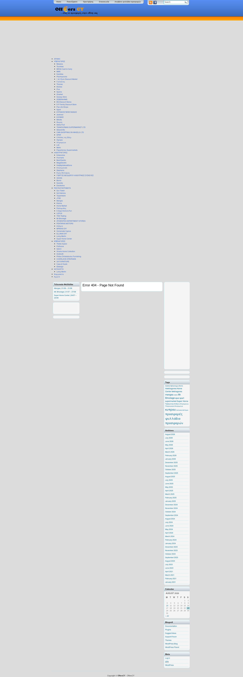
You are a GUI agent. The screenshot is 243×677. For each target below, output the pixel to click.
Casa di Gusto (62, 264)
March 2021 (169, 575)
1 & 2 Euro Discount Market (67, 79)
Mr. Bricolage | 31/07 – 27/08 (65, 291)
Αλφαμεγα (61, 142)
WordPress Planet (172, 647)
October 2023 (170, 554)
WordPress (169, 665)
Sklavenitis (61, 129)
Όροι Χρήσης (88, 2)
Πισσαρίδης (61, 208)
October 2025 (170, 469)
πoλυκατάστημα (182, 410)
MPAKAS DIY (62, 228)
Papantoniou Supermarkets (67, 150)
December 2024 (171, 504)
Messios (60, 64)
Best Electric (61, 160)
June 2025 (169, 483)
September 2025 (171, 473)
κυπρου (170, 409)
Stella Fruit (61, 124)
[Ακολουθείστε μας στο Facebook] (155, 3)
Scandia (60, 183)
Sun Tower (61, 190)
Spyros (59, 91)
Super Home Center (64, 238)
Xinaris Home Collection (66, 251)
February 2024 (170, 540)
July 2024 (169, 522)
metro (176, 395)
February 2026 (170, 455)
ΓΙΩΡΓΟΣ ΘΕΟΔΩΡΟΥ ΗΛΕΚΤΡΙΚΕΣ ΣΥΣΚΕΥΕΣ (75, 175)
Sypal (59, 109)
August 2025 (170, 476)
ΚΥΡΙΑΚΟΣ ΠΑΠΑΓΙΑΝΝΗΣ (67, 112)
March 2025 (169, 494)
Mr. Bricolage (173, 396)
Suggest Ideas (170, 633)
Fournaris (60, 157)
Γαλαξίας (61, 81)
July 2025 (169, 480)
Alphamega (174, 386)
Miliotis (59, 119)
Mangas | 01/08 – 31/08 (63, 288)
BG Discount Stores (64, 102)
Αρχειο (57, 276)
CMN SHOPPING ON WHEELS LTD (70, 132)
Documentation (171, 626)
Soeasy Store (62, 97)
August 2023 (170, 561)
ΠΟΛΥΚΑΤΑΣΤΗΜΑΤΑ (62, 188)
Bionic (59, 180)
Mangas (60, 200)
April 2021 (169, 571)
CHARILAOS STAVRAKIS (66, 259)
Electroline (61, 185)
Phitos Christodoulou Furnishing (69, 256)
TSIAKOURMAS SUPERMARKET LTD (71, 127)
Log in (167, 658)
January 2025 (170, 501)
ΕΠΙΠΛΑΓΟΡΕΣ (59, 241)
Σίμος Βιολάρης (63, 173)
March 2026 (169, 452)
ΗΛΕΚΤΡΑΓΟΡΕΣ (60, 152)
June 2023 (169, 568)
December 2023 (171, 547)
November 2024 (171, 508)
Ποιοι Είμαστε (72, 2)
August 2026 (170, 434)
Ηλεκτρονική (62, 167)
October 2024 (170, 511)
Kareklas (60, 74)
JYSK (59, 198)
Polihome (60, 246)
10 (167, 606)
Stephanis (60, 170)
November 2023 (171, 550)
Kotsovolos (61, 155)
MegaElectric (62, 162)
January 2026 (170, 459)
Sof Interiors (61, 193)
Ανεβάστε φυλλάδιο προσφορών (128, 2)
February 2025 (170, 497)
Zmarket (60, 94)
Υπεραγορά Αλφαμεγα (174, 406)
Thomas (60, 84)
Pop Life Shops (62, 107)
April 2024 (169, 532)
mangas (169, 394)
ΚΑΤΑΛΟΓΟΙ (58, 269)
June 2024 (169, 525)
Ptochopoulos (62, 76)
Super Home (182, 401)
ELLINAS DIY (62, 233)
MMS (58, 71)
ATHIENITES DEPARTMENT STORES (71, 221)
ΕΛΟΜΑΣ (60, 117)
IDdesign (60, 266)
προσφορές (174, 414)
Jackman (60, 114)
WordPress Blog (171, 643)
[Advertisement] (120, 36)
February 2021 (170, 578)
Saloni (59, 249)
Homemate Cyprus (64, 231)
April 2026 (169, 448)
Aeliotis (59, 178)
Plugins (168, 629)
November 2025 (171, 466)
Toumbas (60, 66)
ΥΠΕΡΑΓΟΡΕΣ (59, 61)
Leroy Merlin (61, 236)
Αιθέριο (60, 226)
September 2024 (171, 515)
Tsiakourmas (169, 404)
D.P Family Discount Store (66, 104)
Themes (168, 640)
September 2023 (171, 557)
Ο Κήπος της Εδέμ (64, 137)
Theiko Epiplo (62, 243)
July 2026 (169, 438)
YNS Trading (61, 216)
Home (58, 2)
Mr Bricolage (61, 218)
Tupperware (61, 195)
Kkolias (59, 86)
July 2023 (169, 564)
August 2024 (170, 518)
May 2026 (169, 445)
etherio (180, 386)
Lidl (58, 145)
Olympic (60, 140)
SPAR (59, 135)
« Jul (167, 616)
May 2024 (169, 529)
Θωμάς (59, 122)
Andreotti (60, 254)
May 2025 (169, 487)
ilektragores (177, 391)
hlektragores (170, 388)
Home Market (62, 205)
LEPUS (59, 213)
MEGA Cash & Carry (64, 69)
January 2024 (170, 543)
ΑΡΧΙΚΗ (57, 59)
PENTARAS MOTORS (65, 223)
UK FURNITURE (63, 261)
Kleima (59, 203)
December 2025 (171, 462)
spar (177, 398)
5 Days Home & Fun (64, 211)
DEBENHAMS (62, 99)
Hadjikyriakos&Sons (64, 165)
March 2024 (169, 536)
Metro (59, 147)
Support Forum (171, 636)
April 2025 (169, 490)
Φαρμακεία (59, 274)
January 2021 (170, 582)
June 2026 (169, 441)
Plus (58, 89)
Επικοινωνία (104, 2)
